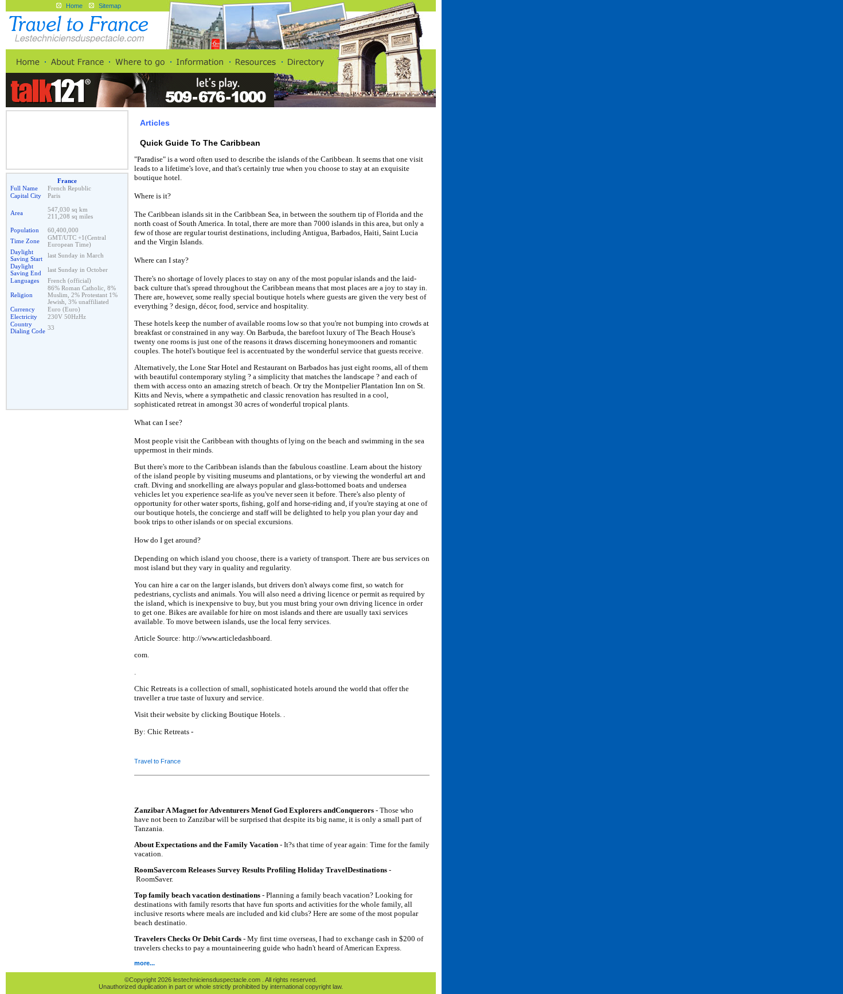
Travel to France (157, 761)
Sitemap (110, 5)
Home (74, 5)
